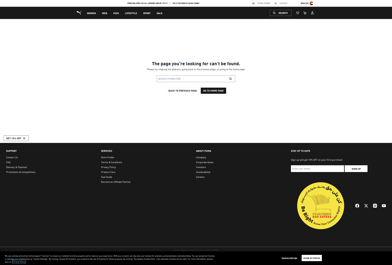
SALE (159, 13)
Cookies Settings (289, 258)
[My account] (312, 13)
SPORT (147, 13)
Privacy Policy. (19, 262)
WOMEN (91, 13)
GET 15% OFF (13, 138)
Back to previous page (182, 90)
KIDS (116, 13)
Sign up (356, 168)
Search (283, 12)
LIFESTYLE (131, 13)
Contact (284, 3)
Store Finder (263, 3)
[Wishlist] (298, 13)
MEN (104, 13)
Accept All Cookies (311, 258)
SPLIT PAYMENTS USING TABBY (186, 3)
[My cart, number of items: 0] (305, 13)
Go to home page (213, 90)
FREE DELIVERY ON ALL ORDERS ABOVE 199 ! (147, 3)
